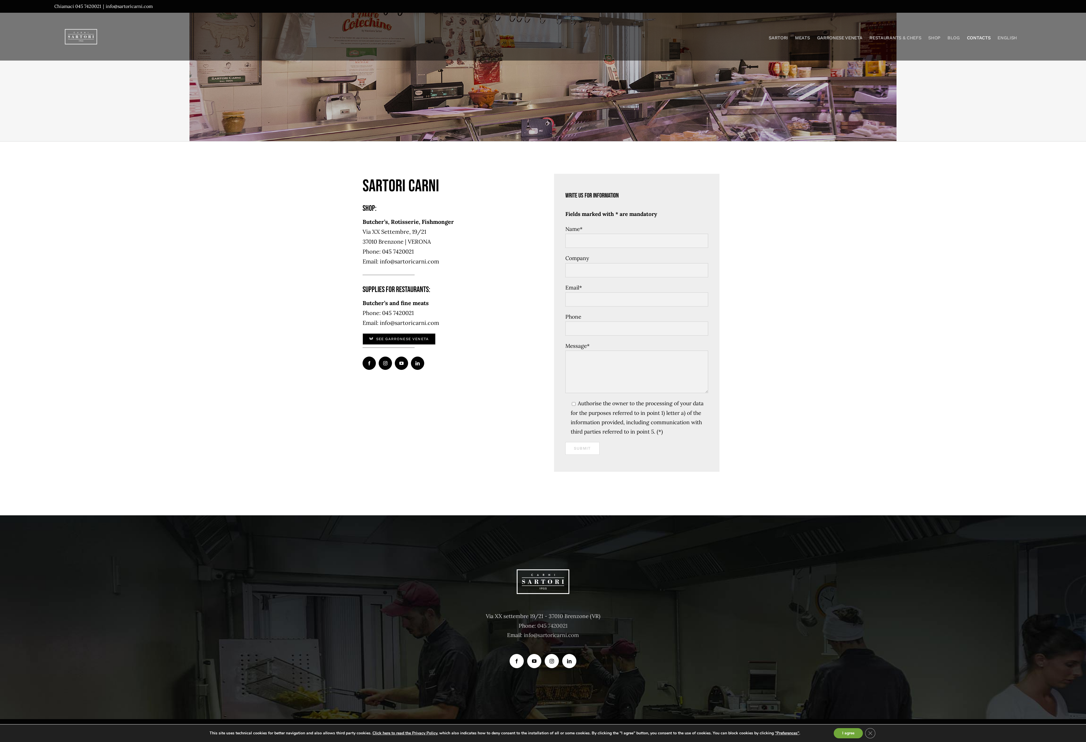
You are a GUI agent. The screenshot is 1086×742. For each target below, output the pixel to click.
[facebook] (369, 363)
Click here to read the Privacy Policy (404, 733)
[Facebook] (517, 661)
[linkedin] (417, 363)
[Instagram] (552, 661)
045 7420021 (552, 625)
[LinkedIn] (569, 661)
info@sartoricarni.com (129, 6)
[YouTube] (534, 661)
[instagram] (385, 363)
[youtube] (401, 363)
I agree (848, 733)
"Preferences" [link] (787, 733)
